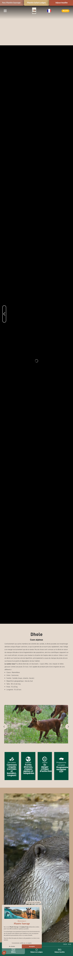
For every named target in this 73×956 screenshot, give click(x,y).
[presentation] (4, 726)
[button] (65, 10)
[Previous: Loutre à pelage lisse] (4, 308)
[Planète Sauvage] (34, 10)
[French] (49, 11)
